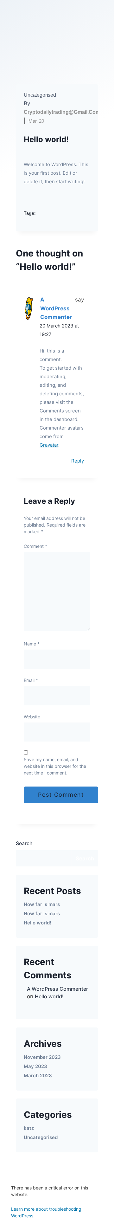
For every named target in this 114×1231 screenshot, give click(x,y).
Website (32, 716)
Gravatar (49, 445)
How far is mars (42, 904)
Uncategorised (40, 95)
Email (31, 680)
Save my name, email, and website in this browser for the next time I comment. (55, 766)
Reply (77, 461)
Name (32, 643)
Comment (35, 546)
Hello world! (37, 923)
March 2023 (38, 1075)
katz (29, 1128)
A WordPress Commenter (56, 308)
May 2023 (35, 1066)
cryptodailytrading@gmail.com (62, 112)
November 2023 (42, 1057)
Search (24, 843)
